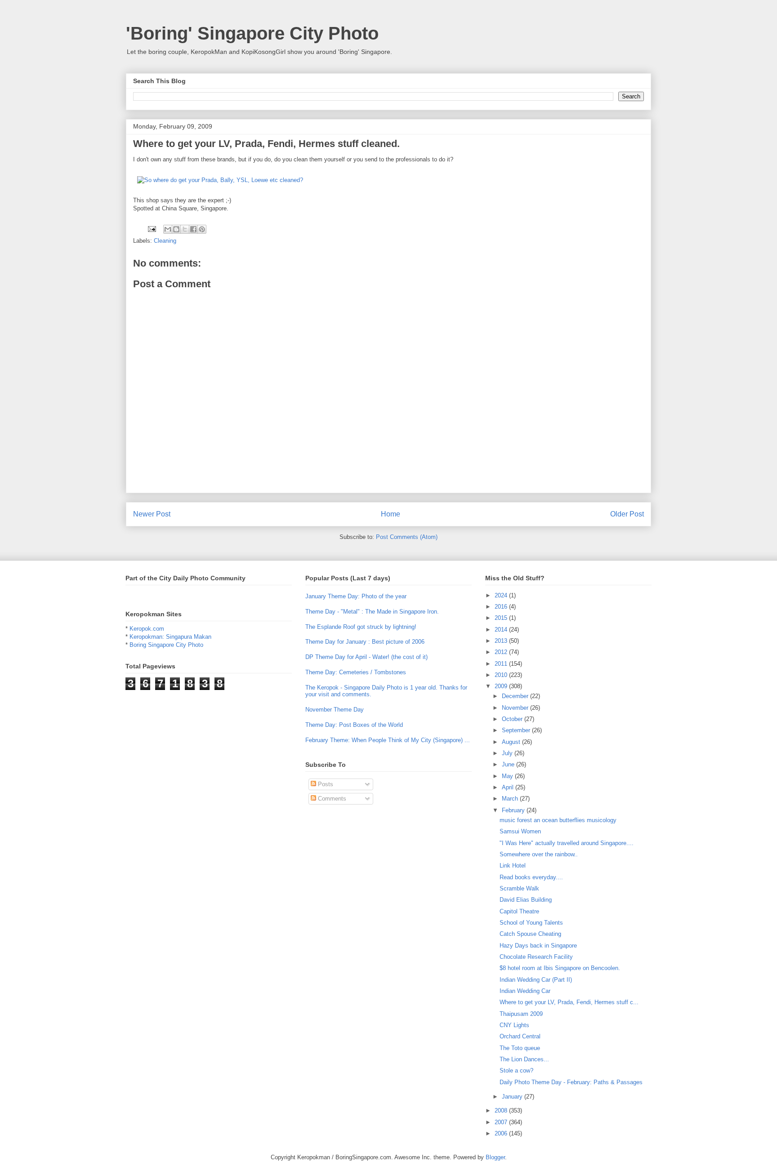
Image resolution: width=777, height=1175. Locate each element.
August (512, 742)
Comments (331, 798)
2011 (502, 663)
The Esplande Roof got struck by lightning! (360, 626)
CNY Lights (514, 1025)
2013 (502, 640)
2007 (502, 1122)
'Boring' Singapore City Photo (252, 33)
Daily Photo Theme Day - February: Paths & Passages (571, 1082)
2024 (502, 595)
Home (390, 514)
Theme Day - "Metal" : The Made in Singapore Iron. (372, 611)
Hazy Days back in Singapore (538, 945)
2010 (502, 675)
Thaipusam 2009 (521, 1013)
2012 (502, 652)
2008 (502, 1110)
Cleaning (165, 240)
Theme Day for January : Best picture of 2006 (364, 641)
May (508, 776)
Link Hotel (513, 865)
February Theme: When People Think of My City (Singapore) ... (387, 740)
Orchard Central (520, 1036)
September (517, 730)
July (508, 753)
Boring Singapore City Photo (166, 644)
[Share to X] (184, 229)
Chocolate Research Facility (536, 956)
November (516, 707)
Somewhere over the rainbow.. (539, 854)
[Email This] (167, 229)
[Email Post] (151, 228)
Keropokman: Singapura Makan (170, 636)
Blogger (495, 1157)
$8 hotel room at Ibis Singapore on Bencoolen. (560, 968)
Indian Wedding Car (525, 991)
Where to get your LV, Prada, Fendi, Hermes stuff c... (569, 1002)
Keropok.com (147, 628)
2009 (502, 686)
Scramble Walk (519, 888)
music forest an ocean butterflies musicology (558, 820)
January (513, 1096)
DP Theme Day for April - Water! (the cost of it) (366, 657)
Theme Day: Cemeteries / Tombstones (355, 672)
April (508, 787)
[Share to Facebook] (193, 229)
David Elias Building (526, 899)
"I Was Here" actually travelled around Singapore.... (567, 843)
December (516, 696)
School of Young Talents (531, 922)
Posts (324, 784)
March (511, 798)
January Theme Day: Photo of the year (355, 596)
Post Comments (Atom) (407, 537)
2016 (502, 606)
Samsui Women (520, 831)
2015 (502, 617)
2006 (502, 1133)
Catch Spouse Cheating (530, 933)
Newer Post (151, 514)
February (514, 810)
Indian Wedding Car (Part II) (536, 979)
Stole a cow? (516, 1070)
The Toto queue (520, 1048)
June (509, 764)
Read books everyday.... (531, 877)
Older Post (627, 514)
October (513, 719)
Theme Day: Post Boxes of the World (354, 724)
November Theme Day (334, 709)
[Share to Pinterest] (201, 229)
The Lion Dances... (524, 1059)
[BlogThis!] (176, 229)
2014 (502, 629)
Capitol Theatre (519, 911)
